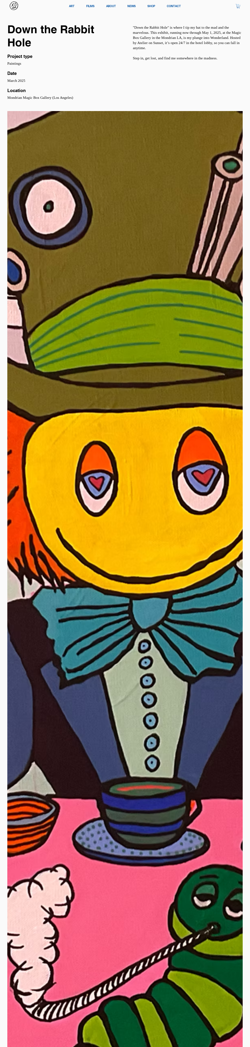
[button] (71, 6)
